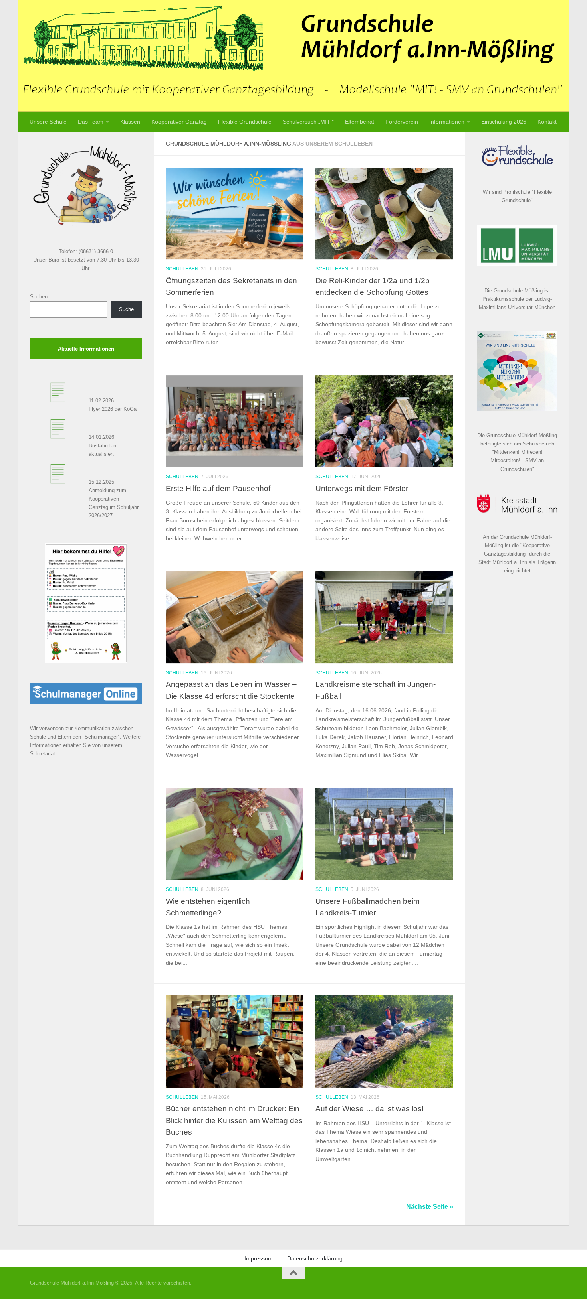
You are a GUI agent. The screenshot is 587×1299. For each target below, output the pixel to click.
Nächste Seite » (429, 1206)
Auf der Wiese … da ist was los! (369, 1108)
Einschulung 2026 (503, 121)
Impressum (258, 1258)
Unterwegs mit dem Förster (361, 488)
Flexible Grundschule (245, 121)
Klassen (130, 121)
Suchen (39, 297)
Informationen (446, 121)
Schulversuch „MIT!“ (308, 121)
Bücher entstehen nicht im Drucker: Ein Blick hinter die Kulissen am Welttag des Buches (234, 1120)
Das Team (90, 121)
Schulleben (182, 269)
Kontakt (547, 121)
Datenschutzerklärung (315, 1258)
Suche (126, 309)
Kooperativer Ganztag (179, 121)
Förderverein (401, 121)
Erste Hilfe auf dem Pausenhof (218, 488)
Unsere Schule (48, 121)
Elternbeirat (359, 121)
